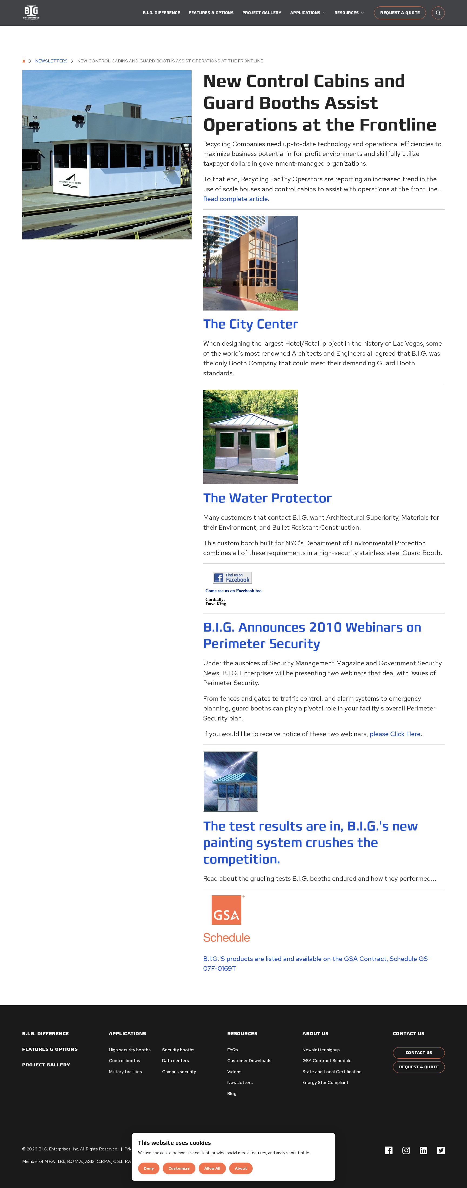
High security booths (130, 1050)
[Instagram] (406, 1150)
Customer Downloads (249, 1060)
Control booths (124, 1060)
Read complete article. (236, 198)
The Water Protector (267, 498)
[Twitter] (441, 1150)
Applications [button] (305, 13)
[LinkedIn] (423, 1150)
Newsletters (51, 61)
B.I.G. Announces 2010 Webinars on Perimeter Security (312, 635)
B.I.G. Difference (161, 13)
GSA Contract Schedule (327, 1060)
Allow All (212, 1168)
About (241, 1168)
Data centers (175, 1060)
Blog (231, 1093)
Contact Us (419, 1052)
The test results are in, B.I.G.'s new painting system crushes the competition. (310, 842)
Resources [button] (347, 13)
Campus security (179, 1071)
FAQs (232, 1050)
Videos (234, 1071)
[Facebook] (388, 1150)
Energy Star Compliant (325, 1082)
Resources (242, 1033)
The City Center (251, 324)
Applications (127, 1033)
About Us (315, 1033)
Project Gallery (262, 13)
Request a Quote (400, 13)
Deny (149, 1168)
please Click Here (395, 733)
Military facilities (125, 1071)
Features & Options (211, 13)
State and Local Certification (332, 1071)
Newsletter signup (321, 1050)
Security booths (178, 1050)
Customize (179, 1168)
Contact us (409, 1033)
